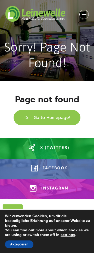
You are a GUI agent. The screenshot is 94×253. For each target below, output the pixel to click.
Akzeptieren (19, 244)
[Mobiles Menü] (84, 14)
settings (68, 235)
